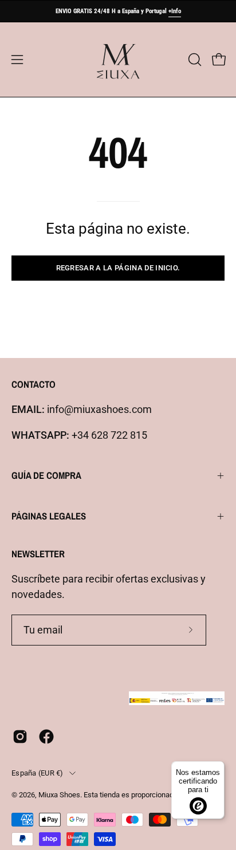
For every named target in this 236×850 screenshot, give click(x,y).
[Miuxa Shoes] (118, 59)
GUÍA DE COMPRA (46, 475)
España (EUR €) (37, 773)
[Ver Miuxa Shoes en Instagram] (20, 736)
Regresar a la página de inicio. (118, 267)
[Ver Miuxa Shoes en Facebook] (46, 736)
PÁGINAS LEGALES (48, 516)
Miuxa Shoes (59, 794)
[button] (194, 60)
